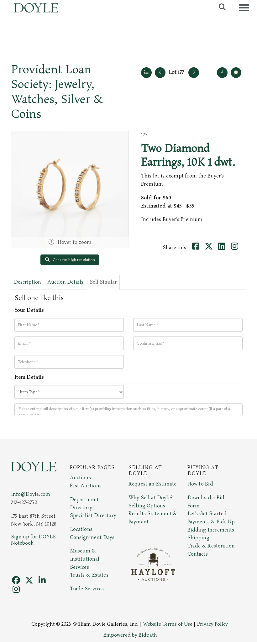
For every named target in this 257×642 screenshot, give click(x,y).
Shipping (198, 538)
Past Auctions (86, 486)
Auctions (80, 478)
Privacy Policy (212, 624)
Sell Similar (103, 282)
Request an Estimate (152, 484)
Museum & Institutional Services (85, 559)
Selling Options (146, 506)
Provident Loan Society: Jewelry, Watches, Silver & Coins (57, 91)
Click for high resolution (73, 259)
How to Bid (200, 484)
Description (27, 282)
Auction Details (65, 282)
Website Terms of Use (167, 624)
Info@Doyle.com (30, 494)
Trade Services (87, 589)
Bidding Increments (210, 530)
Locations (81, 529)
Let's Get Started (207, 514)
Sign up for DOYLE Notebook (33, 540)
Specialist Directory (93, 515)
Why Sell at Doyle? (150, 498)
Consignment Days (92, 537)
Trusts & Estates (89, 575)
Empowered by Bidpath (130, 635)
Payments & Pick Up (211, 522)
